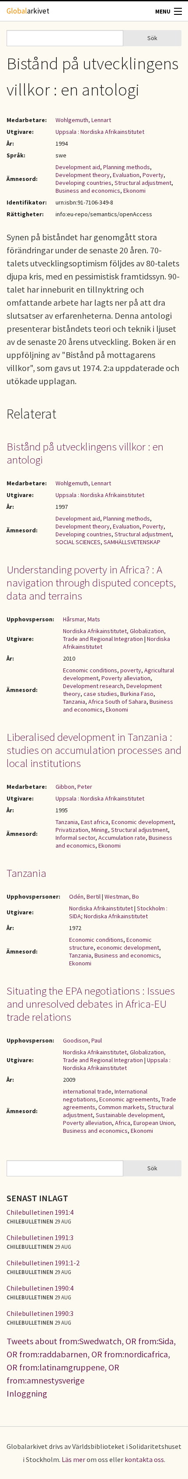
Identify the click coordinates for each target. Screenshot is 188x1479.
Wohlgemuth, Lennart (83, 120)
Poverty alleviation (125, 678)
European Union (153, 1123)
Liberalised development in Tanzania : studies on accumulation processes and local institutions (94, 750)
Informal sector (75, 838)
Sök (152, 38)
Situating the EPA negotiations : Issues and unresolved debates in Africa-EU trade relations (91, 1004)
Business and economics (88, 190)
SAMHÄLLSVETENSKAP (132, 542)
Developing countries (83, 183)
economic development (128, 947)
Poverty (153, 175)
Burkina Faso (136, 694)
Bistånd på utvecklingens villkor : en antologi (85, 453)
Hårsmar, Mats (81, 619)
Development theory (83, 175)
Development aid (78, 167)
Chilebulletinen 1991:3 (40, 1237)
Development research (93, 686)
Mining (99, 830)
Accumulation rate (122, 838)
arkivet (28, 11)
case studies (100, 694)
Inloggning (27, 1393)
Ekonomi (134, 190)
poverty (130, 670)
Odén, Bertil (85, 896)
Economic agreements (128, 1099)
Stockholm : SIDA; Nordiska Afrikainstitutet (118, 912)
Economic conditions (90, 670)
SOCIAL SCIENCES (78, 542)
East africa (94, 822)
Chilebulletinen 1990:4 (40, 1288)
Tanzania (74, 701)
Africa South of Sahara (117, 701)
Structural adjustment (143, 183)
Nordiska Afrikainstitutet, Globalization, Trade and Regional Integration (114, 635)
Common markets (121, 1107)
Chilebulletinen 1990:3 (40, 1313)
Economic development (142, 822)
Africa (122, 1123)
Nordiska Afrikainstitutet (101, 908)
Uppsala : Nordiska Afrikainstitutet (100, 132)
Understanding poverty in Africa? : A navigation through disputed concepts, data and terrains (91, 582)
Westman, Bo (121, 896)
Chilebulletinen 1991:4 (40, 1212)
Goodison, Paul (82, 1040)
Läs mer (73, 1459)
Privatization (72, 830)
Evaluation (126, 175)
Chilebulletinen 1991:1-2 (43, 1262)
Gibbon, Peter (74, 787)
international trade (87, 1091)
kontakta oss (144, 1459)
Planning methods (126, 167)
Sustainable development (129, 1115)
